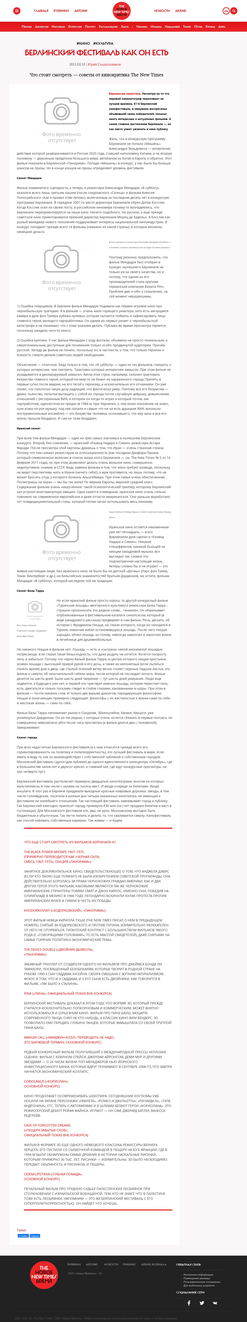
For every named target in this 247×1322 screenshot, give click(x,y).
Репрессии (75, 27)
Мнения (129, 1264)
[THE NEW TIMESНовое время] (122, 11)
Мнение (27, 27)
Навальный (172, 27)
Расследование (108, 27)
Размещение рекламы (197, 1278)
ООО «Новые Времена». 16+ (85, 1273)
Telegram (35, 1235)
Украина (141, 27)
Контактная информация (198, 1274)
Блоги (125, 27)
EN (226, 11)
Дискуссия (41, 27)
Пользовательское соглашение (202, 1281)
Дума (221, 27)
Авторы (80, 11)
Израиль (156, 27)
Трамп (187, 27)
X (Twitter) (23, 1235)
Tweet (21, 1230)
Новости (162, 11)
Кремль (210, 27)
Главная (41, 11)
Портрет (90, 27)
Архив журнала (153, 1264)
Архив (180, 11)
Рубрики (61, 11)
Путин (198, 27)
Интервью (58, 27)
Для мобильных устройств (199, 1285)
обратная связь (188, 1264)
